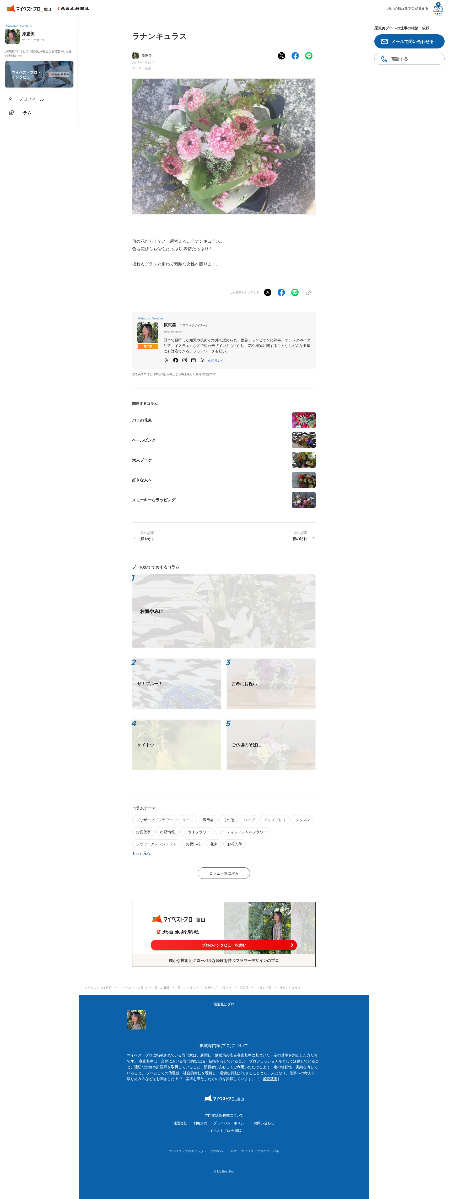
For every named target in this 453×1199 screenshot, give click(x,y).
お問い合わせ (264, 1122)
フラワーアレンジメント (156, 843)
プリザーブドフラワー (154, 819)
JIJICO (232, 1151)
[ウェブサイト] (193, 360)
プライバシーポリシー (230, 1122)
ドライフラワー (197, 831)
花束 (148, 68)
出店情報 (167, 831)
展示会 (208, 819)
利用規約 (200, 1122)
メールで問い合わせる (412, 41)
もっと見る (141, 852)
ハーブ (249, 819)
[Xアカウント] (167, 360)
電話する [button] (399, 59)
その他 (228, 819)
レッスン (302, 819)
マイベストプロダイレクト (188, 1151)
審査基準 (270, 1078)
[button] (216, 360)
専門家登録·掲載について (224, 1115)
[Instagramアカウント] (184, 360)
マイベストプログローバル (260, 1151)
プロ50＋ (217, 1151)
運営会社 (180, 1122)
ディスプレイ (275, 819)
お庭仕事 (143, 831)
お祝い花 (193, 843)
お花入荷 (234, 843)
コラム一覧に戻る (224, 873)
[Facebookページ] (175, 360)
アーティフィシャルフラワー (243, 831)
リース (187, 819)
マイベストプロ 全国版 (223, 1130)
